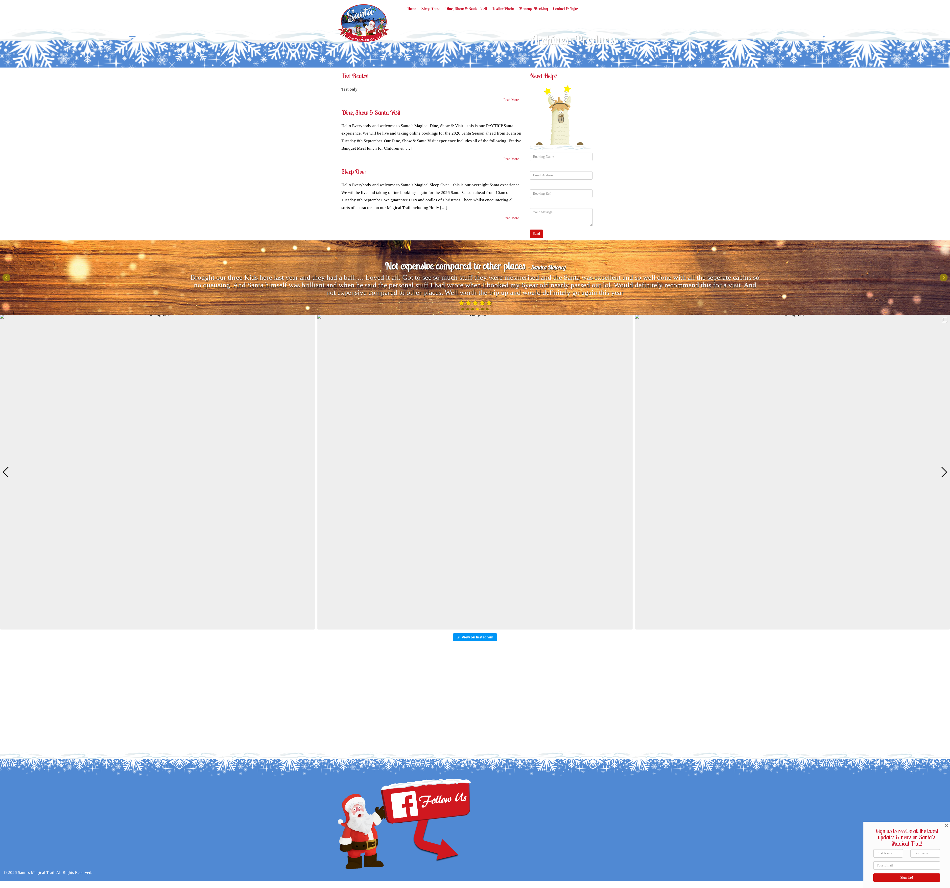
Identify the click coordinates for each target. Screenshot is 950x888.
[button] (475, 626)
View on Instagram (477, 637)
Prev (6, 277)
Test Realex (354, 76)
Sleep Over (354, 171)
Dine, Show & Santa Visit (370, 112)
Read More (511, 100)
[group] (157, 472)
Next (944, 277)
